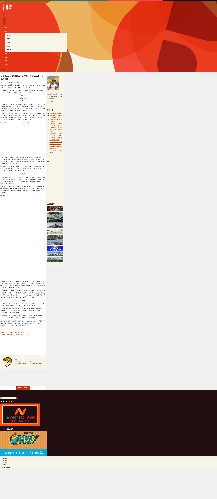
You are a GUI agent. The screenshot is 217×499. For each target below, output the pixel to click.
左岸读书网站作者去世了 (56, 113)
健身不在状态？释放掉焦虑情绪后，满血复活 (13, 332)
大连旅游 (17, 82)
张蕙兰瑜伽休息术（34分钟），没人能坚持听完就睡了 (56, 129)
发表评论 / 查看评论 (23, 388)
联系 (52, 101)
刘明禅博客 (7, 467)
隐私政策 (5, 462)
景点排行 (9, 46)
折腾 (6, 57)
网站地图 (5, 460)
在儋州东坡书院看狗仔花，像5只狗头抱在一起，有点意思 (17, 334)
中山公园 (12, 82)
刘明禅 (50, 93)
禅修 (6, 53)
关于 (6, 64)
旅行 (6, 31)
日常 (6, 61)
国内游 (8, 35)
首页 (6, 28)
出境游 (8, 38)
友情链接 (5, 458)
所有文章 (17, 365)
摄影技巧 (9, 49)
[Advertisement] (23, 345)
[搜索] (17, 398)
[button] (4, 15)
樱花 (21, 82)
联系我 (4, 464)
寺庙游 (8, 42)
